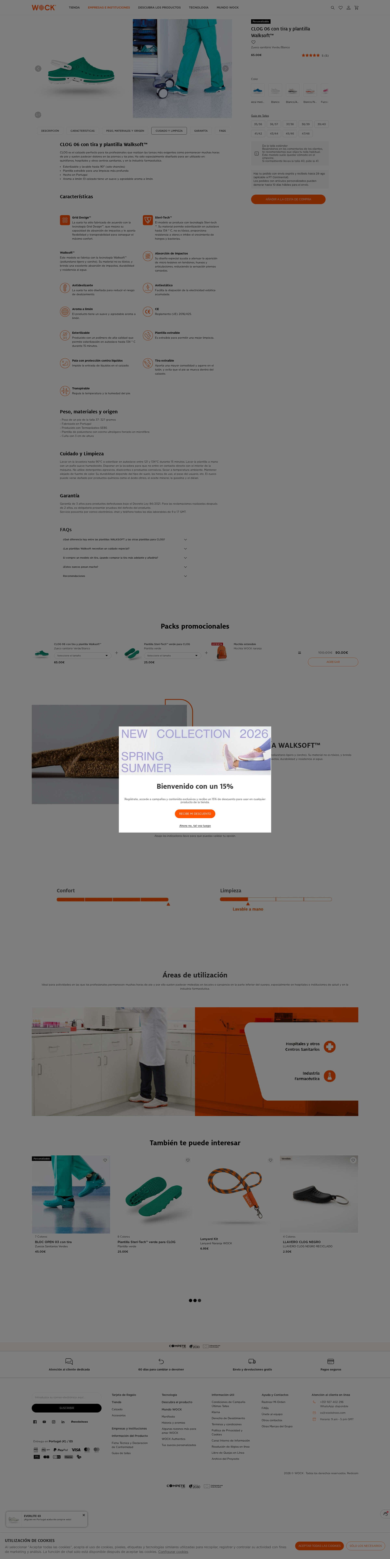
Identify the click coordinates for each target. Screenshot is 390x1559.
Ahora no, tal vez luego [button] (195, 825)
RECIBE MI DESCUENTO (195, 813)
